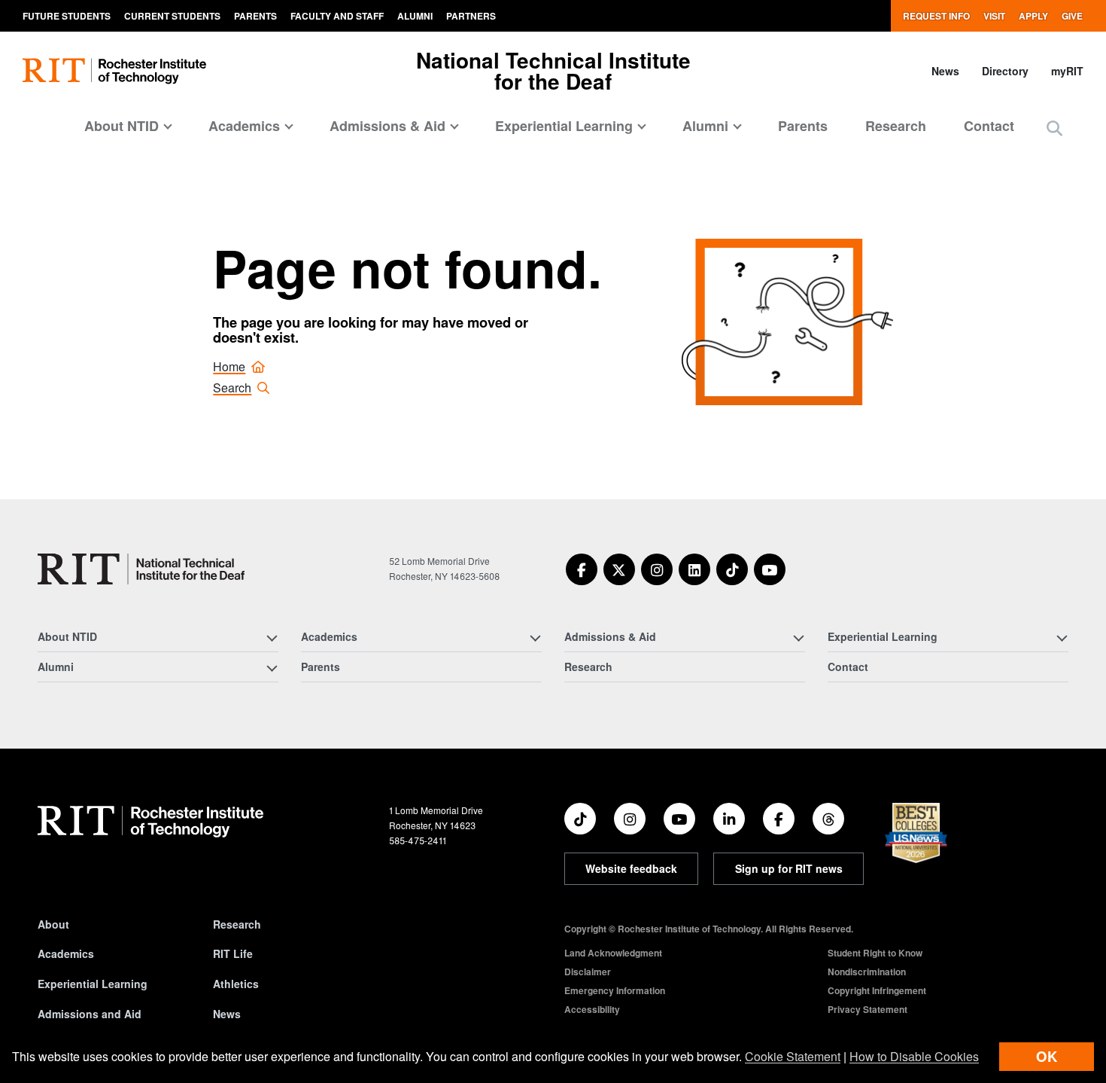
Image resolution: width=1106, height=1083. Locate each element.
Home (229, 366)
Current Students (172, 16)
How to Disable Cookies (914, 1056)
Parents (255, 16)
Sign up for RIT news (789, 868)
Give (1072, 16)
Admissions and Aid (89, 1013)
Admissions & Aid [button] (387, 126)
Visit (994, 16)
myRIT (1067, 70)
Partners (471, 16)
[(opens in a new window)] (581, 569)
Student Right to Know (875, 952)
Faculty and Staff (337, 16)
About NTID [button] (121, 126)
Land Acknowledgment (613, 952)
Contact (989, 126)
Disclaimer (587, 971)
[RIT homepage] (114, 71)
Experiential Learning (92, 983)
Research (895, 126)
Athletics (236, 983)
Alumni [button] (705, 126)
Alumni (415, 16)
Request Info (936, 16)
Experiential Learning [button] (564, 126)
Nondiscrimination (867, 971)
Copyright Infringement (877, 990)
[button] (1054, 127)
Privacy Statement (867, 1009)
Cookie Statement (792, 1056)
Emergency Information (614, 990)
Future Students (67, 16)
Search (232, 387)
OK (1046, 1056)
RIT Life (233, 953)
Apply (1033, 16)
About (53, 924)
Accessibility (592, 1009)
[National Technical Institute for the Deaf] (141, 569)
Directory (1005, 70)
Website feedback (631, 868)
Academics (66, 953)
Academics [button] (244, 126)
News (945, 70)
